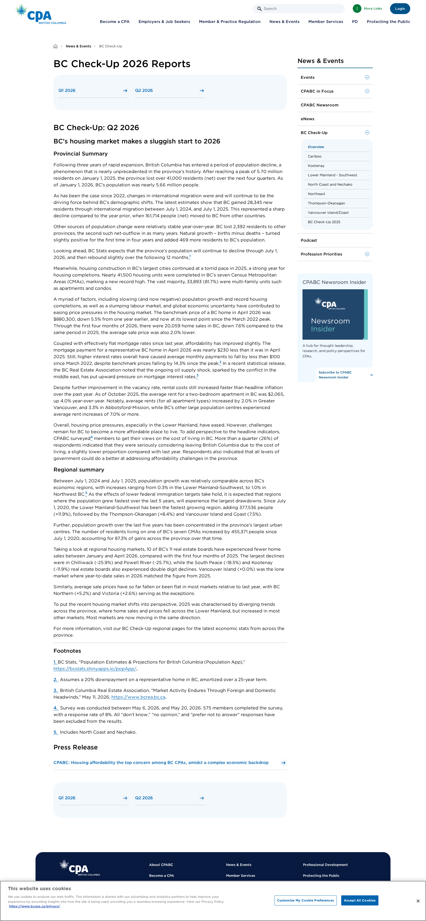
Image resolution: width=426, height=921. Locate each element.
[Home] (79, 868)
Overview (316, 147)
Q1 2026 (66, 90)
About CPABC (161, 865)
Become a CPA (115, 21)
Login (400, 9)
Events (308, 77)
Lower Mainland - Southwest (332, 175)
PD (355, 21)
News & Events (284, 21)
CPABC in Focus (317, 91)
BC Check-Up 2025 (324, 222)
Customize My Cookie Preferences (305, 900)
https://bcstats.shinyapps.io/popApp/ (94, 668)
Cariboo (314, 156)
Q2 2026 (144, 90)
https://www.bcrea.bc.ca (138, 697)
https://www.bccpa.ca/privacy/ (34, 906)
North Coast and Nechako (330, 184)
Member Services (325, 21)
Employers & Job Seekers (164, 21)
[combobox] (298, 8)
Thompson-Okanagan (326, 203)
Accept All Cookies (360, 900)
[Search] (259, 9)
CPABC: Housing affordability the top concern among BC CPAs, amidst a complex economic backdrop (160, 762)
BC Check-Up (314, 132)
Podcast (309, 240)
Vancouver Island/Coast (328, 213)
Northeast (316, 194)
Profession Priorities (321, 254)
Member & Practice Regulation (230, 21)
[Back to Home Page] (41, 14)
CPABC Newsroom (319, 105)
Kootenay (316, 166)
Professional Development (325, 865)
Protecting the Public (388, 21)
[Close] (418, 901)
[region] (213, 901)
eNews (307, 119)
